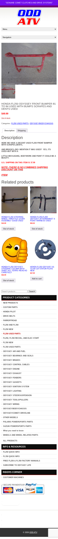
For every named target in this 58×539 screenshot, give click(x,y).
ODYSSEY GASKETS (12, 382)
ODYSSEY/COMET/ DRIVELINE (16, 413)
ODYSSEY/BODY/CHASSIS (41, 123)
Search (32, 291)
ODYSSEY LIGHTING (12, 391)
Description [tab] (9, 130)
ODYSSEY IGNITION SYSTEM (16, 386)
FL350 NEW (8, 342)
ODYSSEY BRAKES (11, 360)
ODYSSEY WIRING (11, 404)
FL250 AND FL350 (10, 325)
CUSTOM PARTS (10, 307)
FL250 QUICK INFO (11, 452)
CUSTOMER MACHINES (13, 477)
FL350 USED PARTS (12, 347)
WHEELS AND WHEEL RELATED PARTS (20, 435)
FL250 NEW (8, 329)
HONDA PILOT (9, 312)
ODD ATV (33, 532)
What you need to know (13, 431)
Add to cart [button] (37, 279)
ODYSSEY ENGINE (11, 369)
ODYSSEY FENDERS (12, 378)
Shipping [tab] (22, 130)
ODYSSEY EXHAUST (12, 373)
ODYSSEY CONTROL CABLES (16, 364)
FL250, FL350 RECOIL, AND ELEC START (21, 338)
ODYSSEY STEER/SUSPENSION (17, 395)
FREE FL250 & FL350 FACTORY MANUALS (21, 461)
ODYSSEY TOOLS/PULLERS (15, 400)
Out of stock (8, 229)
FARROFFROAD (10, 320)
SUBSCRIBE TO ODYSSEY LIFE (17, 465)
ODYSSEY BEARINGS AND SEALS (18, 356)
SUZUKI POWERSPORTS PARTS (17, 426)
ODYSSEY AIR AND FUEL (14, 351)
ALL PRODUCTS (10, 441)
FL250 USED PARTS (20, 123)
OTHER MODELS (10, 417)
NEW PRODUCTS (10, 303)
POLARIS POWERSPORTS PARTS (18, 422)
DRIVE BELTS (9, 316)
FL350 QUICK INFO (11, 456)
